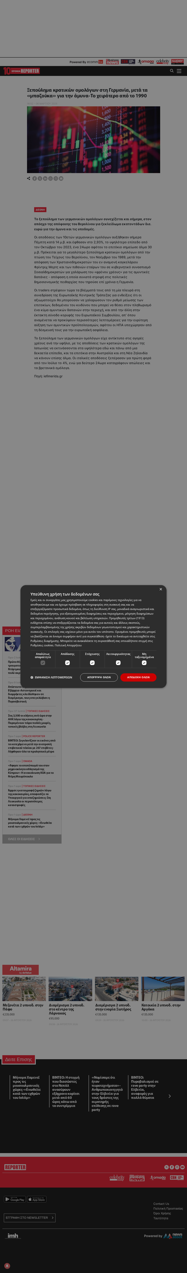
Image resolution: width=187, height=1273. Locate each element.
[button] (51, 677)
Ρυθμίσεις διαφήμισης (44, 641)
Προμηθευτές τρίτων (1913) (126, 618)
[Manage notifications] (7, 1266)
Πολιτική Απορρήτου (68, 645)
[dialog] (93, 636)
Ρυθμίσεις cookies (41, 645)
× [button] (160, 589)
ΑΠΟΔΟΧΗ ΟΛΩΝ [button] (138, 677)
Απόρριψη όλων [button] (99, 677)
